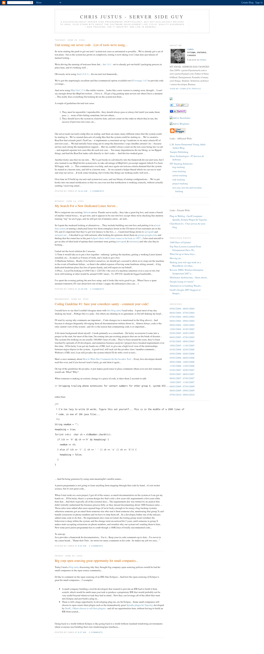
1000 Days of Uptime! (180, 242)
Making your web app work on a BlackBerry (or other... (185, 264)
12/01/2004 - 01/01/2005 (182, 329)
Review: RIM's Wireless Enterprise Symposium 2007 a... (186, 271)
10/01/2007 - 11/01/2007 (182, 382)
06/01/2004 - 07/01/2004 (182, 312)
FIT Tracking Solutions (181, 163)
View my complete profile (185, 89)
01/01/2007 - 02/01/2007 (182, 370)
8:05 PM (82, 546)
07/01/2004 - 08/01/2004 (182, 316)
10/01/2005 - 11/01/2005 (182, 345)
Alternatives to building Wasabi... (186, 285)
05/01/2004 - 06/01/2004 (182, 308)
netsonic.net (61, 235)
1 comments (97, 191)
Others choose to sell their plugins (89, 608)
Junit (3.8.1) (83, 74)
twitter (203, 59)
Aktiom (87, 212)
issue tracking (179, 171)
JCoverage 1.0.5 (140, 80)
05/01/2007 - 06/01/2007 (182, 374)
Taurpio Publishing (179, 152)
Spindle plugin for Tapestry (139, 605)
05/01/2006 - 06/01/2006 (182, 357)
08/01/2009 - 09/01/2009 (182, 390)
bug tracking (178, 167)
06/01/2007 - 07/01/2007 (182, 378)
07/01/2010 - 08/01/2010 (182, 394)
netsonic (133, 241)
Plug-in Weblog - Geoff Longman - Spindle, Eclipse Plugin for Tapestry (188, 217)
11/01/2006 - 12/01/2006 (182, 365)
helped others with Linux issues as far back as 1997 (116, 238)
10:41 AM (82, 191)
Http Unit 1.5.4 (78, 90)
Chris (190, 49)
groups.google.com (147, 235)
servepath (149, 231)
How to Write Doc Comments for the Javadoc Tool (107, 359)
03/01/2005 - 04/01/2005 (182, 333)
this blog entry (114, 310)
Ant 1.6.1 (106, 64)
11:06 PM (82, 289)
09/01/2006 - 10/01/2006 (182, 361)
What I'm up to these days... (183, 254)
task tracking (178, 179)
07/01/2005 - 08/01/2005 (182, 341)
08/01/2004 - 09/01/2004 (182, 320)
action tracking (179, 175)
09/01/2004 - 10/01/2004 (182, 325)
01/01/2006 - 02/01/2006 (182, 349)
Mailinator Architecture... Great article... (189, 277)
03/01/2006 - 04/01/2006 (182, 353)
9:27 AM (82, 632)
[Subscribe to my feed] (171, 99)
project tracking (180, 183)
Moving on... (176, 258)
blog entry (74, 567)
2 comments (96, 632)
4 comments (96, 546)
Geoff (67, 608)
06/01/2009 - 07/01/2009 (182, 386)
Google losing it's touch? (182, 281)
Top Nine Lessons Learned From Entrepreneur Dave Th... (185, 248)
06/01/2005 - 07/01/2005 (182, 337)
